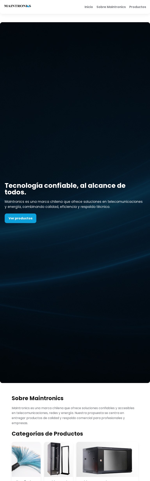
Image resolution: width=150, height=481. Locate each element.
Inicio (89, 7)
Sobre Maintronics (111, 7)
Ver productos (20, 218)
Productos (137, 7)
